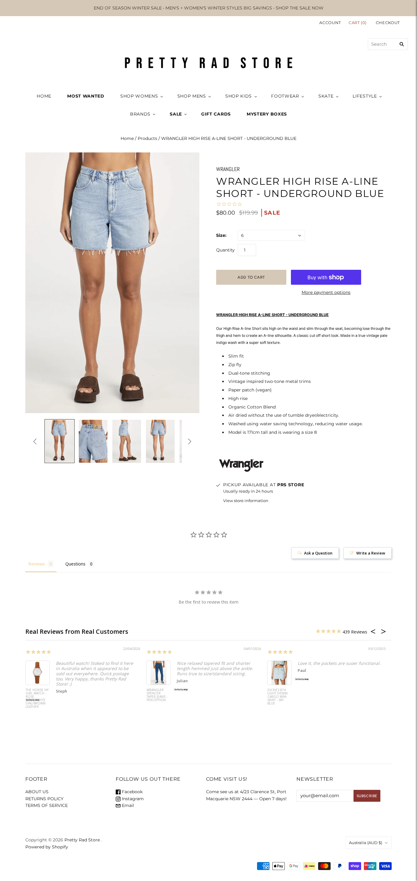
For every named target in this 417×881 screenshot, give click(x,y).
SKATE (326, 96)
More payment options (326, 292)
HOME (44, 96)
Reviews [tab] (36, 564)
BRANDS (140, 114)
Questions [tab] (75, 564)
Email (127, 805)
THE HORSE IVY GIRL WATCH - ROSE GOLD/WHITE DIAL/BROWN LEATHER (37, 698)
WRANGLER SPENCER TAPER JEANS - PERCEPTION (157, 695)
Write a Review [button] (370, 553)
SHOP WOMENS (139, 96)
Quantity (225, 250)
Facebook (132, 791)
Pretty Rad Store (82, 840)
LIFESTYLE (365, 96)
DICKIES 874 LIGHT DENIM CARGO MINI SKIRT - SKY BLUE (277, 696)
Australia (365, 842)
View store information (245, 500)
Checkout (388, 22)
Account (330, 22)
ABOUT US (37, 791)
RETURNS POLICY (44, 798)
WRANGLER (228, 169)
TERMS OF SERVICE (46, 805)
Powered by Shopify (46, 847)
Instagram (132, 798)
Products (147, 138)
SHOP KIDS (238, 96)
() (358, 22)
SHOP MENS (191, 96)
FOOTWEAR (285, 96)
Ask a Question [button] (318, 553)
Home (127, 138)
